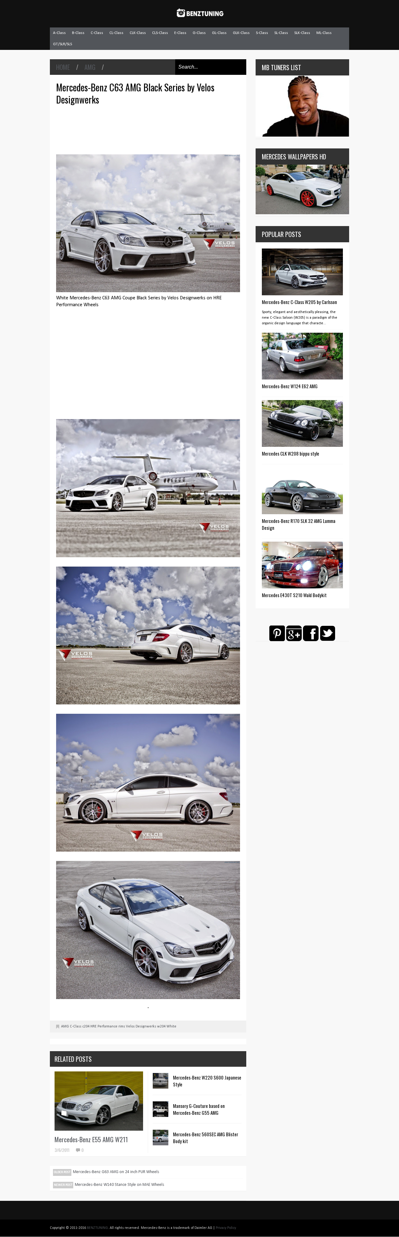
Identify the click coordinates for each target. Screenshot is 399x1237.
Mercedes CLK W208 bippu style (290, 453)
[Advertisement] (149, 129)
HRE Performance (104, 1026)
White (171, 1026)
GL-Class (219, 33)
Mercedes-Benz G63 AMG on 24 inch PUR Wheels (116, 1172)
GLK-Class (241, 33)
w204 (161, 1026)
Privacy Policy (226, 1228)
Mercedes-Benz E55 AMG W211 (91, 1139)
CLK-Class (138, 33)
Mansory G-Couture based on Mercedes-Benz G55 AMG (199, 1109)
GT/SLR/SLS (62, 44)
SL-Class (281, 33)
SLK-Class (302, 33)
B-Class (78, 33)
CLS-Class (160, 33)
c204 (85, 1026)
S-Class (262, 33)
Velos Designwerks (141, 1026)
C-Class (97, 33)
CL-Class (116, 33)
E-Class (180, 33)
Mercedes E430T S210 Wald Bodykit (294, 595)
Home (63, 67)
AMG (89, 67)
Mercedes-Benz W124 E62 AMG (290, 386)
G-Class (199, 33)
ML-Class (324, 33)
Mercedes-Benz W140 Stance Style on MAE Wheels (119, 1184)
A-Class (59, 33)
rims (121, 1026)
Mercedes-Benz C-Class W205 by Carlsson (299, 301)
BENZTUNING (97, 1228)
